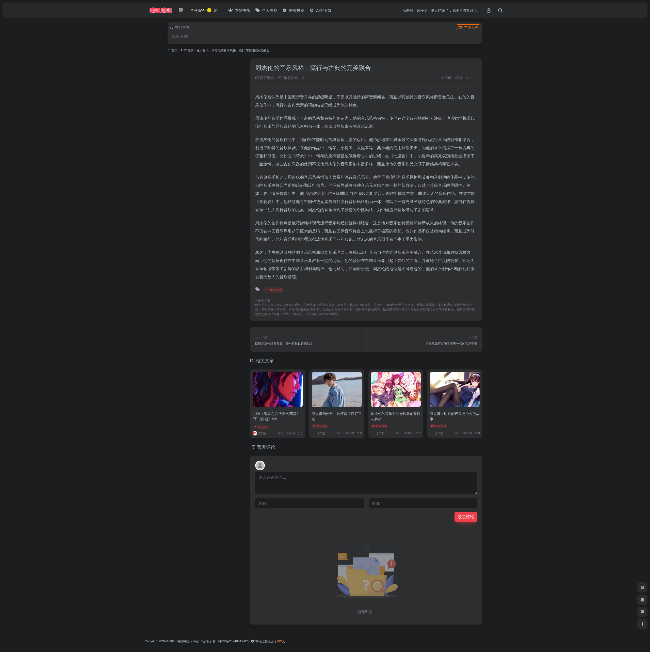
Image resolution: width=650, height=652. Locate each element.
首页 (174, 50)
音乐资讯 (202, 50)
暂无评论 (266, 446)
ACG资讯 (187, 50)
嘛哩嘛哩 (183, 641)
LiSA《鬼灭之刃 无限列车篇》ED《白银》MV (276, 416)
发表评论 (466, 517)
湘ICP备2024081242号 (234, 641)
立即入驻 (471, 27)
